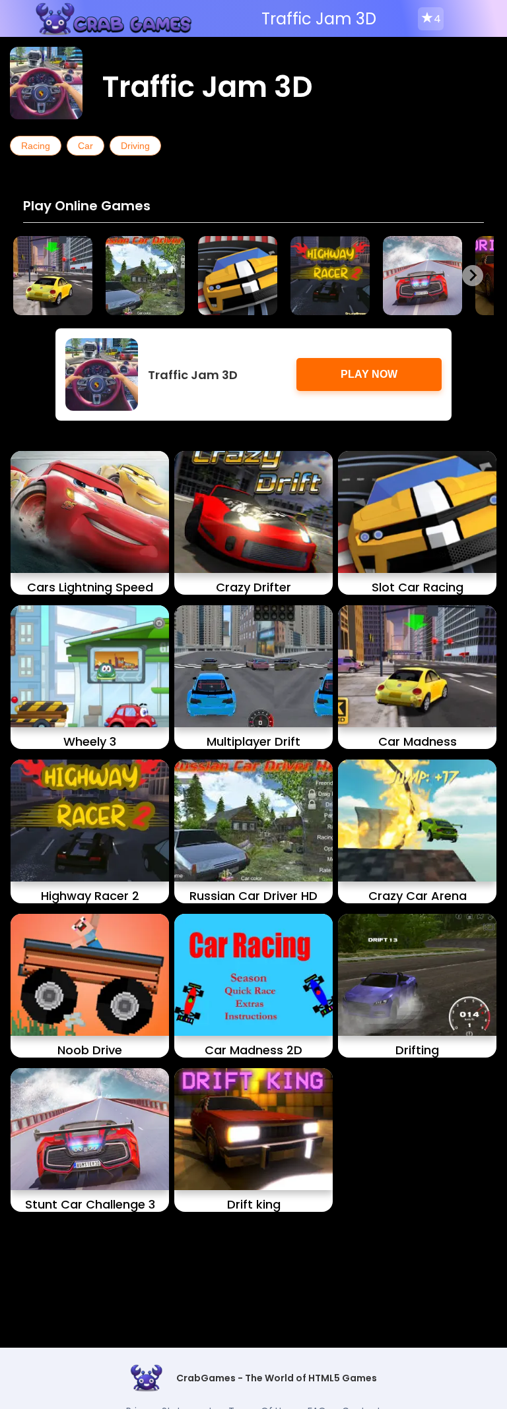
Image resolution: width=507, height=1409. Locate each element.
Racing (35, 145)
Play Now (369, 374)
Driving (135, 145)
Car (85, 145)
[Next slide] (472, 275)
